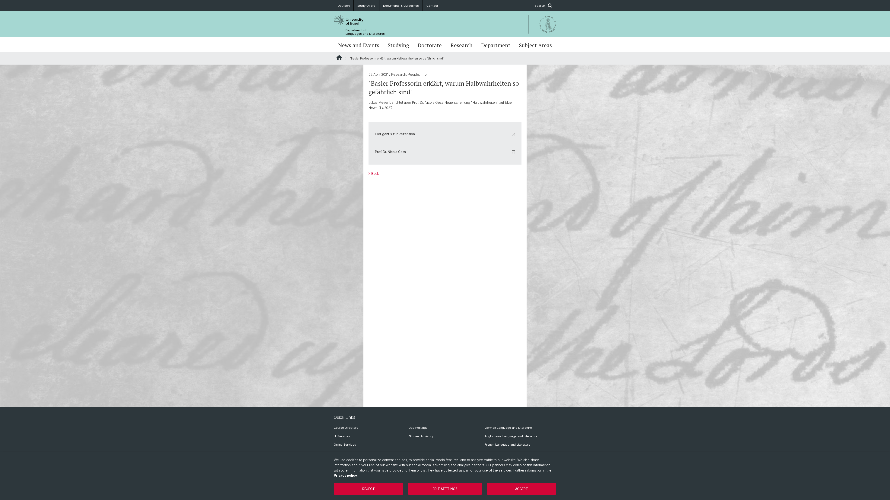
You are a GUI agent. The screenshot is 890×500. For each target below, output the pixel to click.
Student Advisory (421, 436)
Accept (521, 489)
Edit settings (445, 489)
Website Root (339, 57)
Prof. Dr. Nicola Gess (390, 152)
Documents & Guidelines (401, 5)
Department (495, 45)
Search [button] (540, 5)
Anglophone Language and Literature (511, 436)
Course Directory (346, 427)
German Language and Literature (508, 427)
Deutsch (344, 5)
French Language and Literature (507, 444)
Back (374, 173)
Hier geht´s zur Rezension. (395, 134)
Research (462, 45)
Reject (368, 489)
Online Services (345, 444)
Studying (398, 45)
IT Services (342, 436)
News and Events (358, 45)
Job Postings (418, 427)
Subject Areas (535, 45)
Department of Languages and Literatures (365, 31)
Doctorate (430, 45)
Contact (432, 5)
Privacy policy (345, 475)
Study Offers (366, 5)
